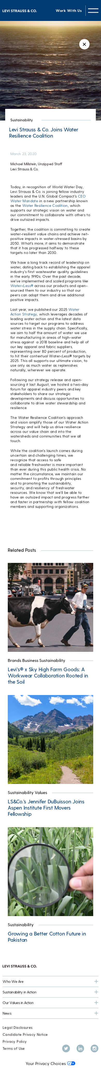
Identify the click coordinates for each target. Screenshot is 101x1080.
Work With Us (69, 10)
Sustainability (21, 120)
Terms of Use (14, 1048)
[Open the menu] (93, 10)
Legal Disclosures (18, 1027)
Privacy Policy (15, 1041)
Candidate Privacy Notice (25, 1034)
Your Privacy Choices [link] (46, 1063)
